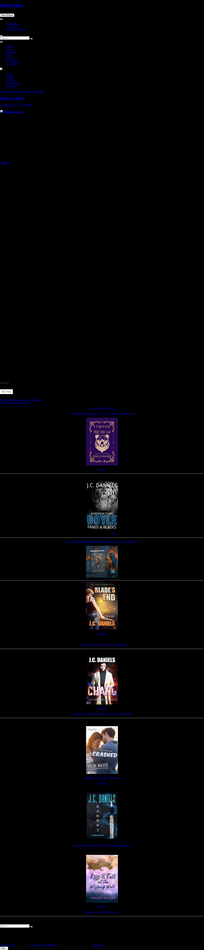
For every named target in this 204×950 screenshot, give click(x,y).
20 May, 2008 (24, 105)
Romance (11, 86)
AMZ (81, 644)
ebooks (10, 77)
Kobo (106, 413)
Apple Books (77, 413)
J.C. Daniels (12, 26)
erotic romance (7, 91)
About (9, 49)
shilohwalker (8, 105)
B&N (95, 845)
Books (9, 74)
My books (11, 80)
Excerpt (102, 469)
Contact (10, 58)
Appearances (12, 23)
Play (109, 644)
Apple (89, 644)
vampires (39, 91)
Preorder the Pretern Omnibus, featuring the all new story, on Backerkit (102, 541)
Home (9, 46)
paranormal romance (25, 91)
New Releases (13, 83)
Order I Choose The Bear (102, 408)
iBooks (105, 713)
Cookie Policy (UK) (16, 29)
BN (99, 413)
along (114, 533)
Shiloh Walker (12, 5)
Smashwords (127, 413)
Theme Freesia (37, 945)
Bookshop (91, 413)
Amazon (114, 413)
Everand (111, 845)
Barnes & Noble (92, 713)
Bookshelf (11, 52)
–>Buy (4, 163)
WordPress (52, 945)
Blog (8, 55)
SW (118, 912)
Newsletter (11, 60)
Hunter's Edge (12, 98)
